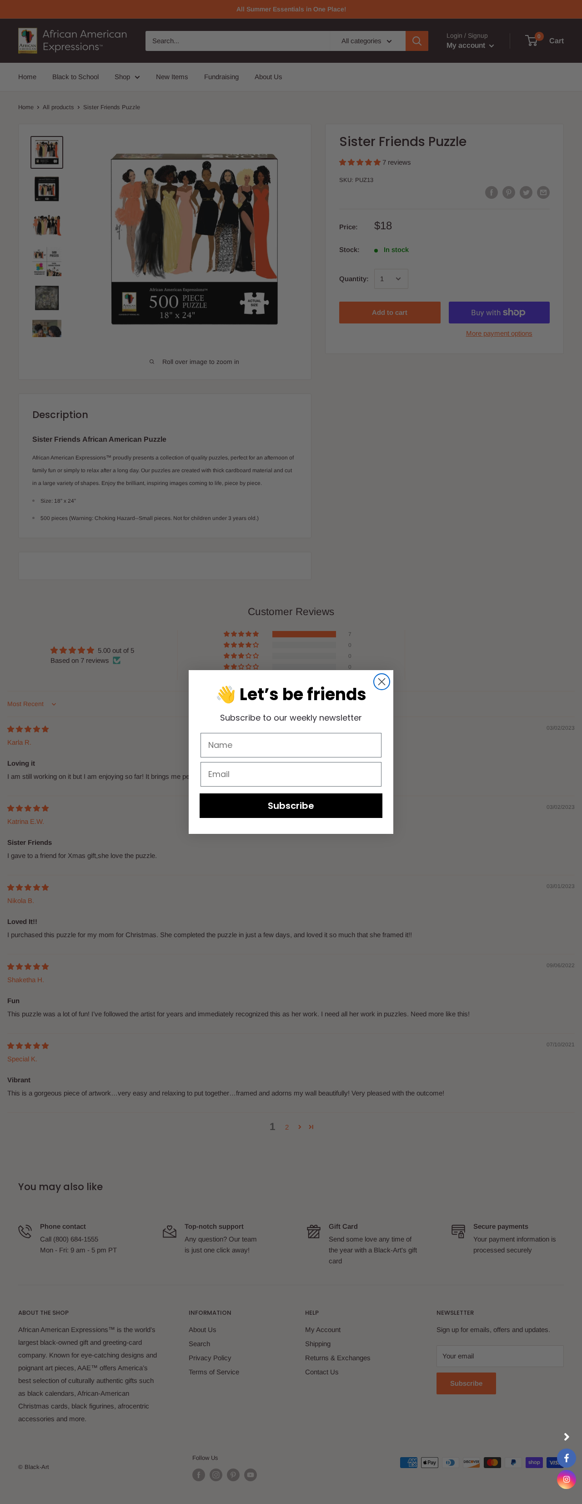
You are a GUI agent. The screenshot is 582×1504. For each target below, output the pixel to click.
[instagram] (566, 1479)
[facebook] (566, 1458)
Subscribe (291, 805)
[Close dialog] (382, 682)
